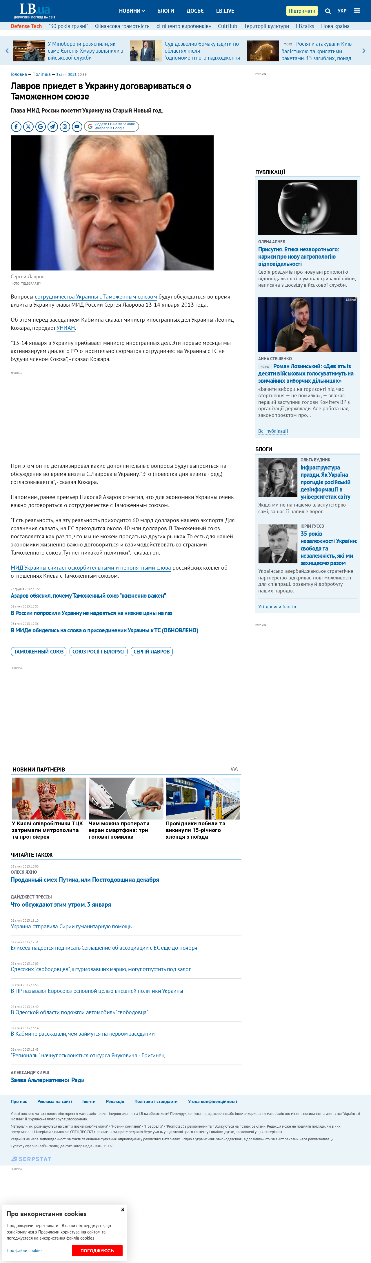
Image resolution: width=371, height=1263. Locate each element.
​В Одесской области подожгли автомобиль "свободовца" (80, 1012)
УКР (342, 11)
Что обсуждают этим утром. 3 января (61, 904)
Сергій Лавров (152, 651)
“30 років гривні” (68, 26)
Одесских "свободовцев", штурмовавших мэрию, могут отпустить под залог (100, 969)
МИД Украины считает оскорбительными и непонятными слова (91, 567)
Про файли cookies (24, 1250)
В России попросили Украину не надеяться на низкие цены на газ (91, 613)
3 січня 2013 (66, 74)
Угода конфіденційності (212, 1101)
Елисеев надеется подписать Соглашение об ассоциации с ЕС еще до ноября (104, 947)
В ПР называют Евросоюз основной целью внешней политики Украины (97, 991)
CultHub (227, 26)
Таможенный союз (38, 651)
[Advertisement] (126, 417)
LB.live (225, 10)
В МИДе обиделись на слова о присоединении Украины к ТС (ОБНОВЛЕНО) (104, 630)
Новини (130, 10)
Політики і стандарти (156, 1101)
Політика (41, 74)
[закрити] (122, 1209)
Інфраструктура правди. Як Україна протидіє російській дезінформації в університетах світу (325, 481)
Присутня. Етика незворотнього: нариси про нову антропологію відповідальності (298, 256)
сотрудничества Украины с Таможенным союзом (96, 296)
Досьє (195, 10)
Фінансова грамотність (122, 26)
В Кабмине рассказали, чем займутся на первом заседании (82, 1033)
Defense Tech (26, 26)
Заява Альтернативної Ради (48, 1080)
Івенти (89, 1101)
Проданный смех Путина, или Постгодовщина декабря (85, 879)
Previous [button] (7, 50)
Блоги (165, 10)
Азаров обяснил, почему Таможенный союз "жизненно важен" (88, 595)
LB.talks (305, 26)
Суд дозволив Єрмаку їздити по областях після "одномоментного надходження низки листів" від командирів (202, 54)
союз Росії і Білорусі (98, 651)
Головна (19, 74)
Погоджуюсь (97, 1250)
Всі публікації (273, 431)
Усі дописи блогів (277, 606)
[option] (69, 50)
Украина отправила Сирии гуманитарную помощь (71, 926)
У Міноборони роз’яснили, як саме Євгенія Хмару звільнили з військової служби (85, 50)
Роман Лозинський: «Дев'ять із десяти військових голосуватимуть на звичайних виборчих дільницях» (305, 373)
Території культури (266, 26)
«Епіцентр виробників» (184, 26)
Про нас (19, 1101)
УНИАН (66, 328)
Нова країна (335, 26)
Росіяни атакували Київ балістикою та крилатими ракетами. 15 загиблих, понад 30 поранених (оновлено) (316, 54)
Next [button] (364, 50)
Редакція (115, 1101)
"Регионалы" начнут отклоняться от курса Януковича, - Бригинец (88, 1055)
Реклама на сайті (54, 1101)
